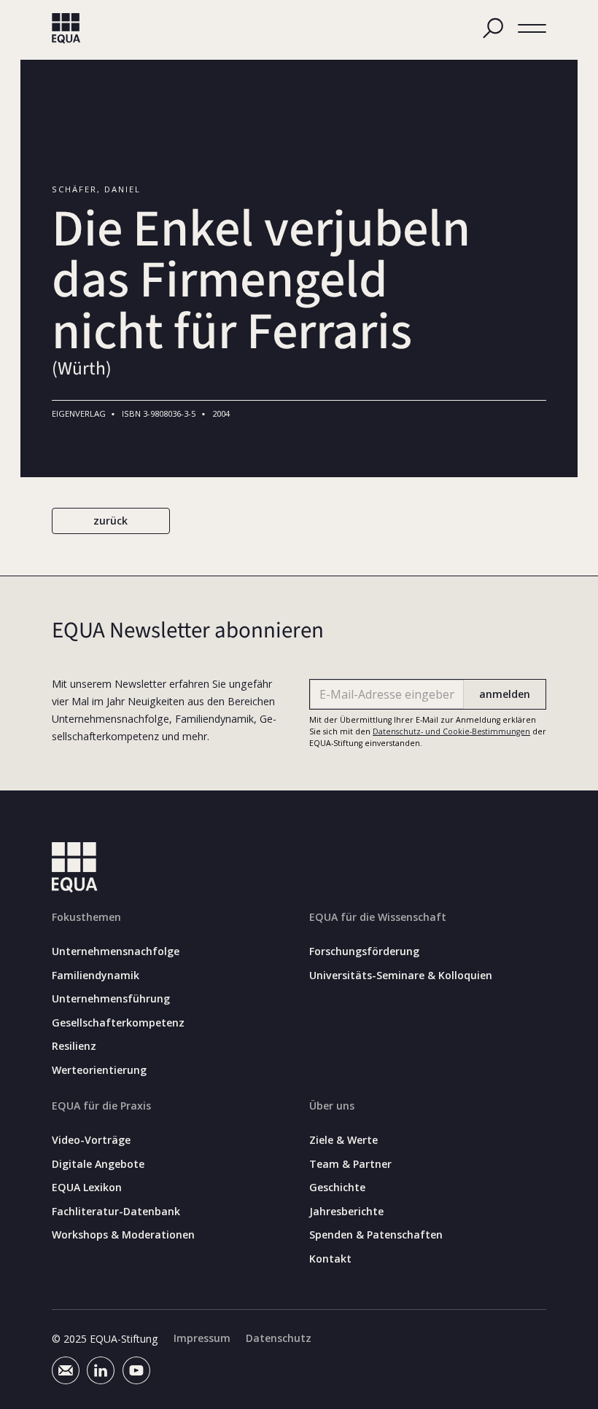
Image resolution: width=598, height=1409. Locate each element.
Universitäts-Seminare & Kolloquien (400, 975)
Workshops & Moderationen (123, 1234)
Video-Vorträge (91, 1140)
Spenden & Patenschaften (376, 1234)
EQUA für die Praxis (101, 1105)
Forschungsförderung (364, 951)
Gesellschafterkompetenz (118, 1022)
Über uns (331, 1105)
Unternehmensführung (111, 998)
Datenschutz (278, 1338)
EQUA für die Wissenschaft (377, 917)
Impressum (202, 1338)
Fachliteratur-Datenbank (116, 1211)
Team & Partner (350, 1164)
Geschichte (337, 1187)
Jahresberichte (346, 1211)
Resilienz (74, 1046)
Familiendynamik (95, 975)
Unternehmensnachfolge (115, 951)
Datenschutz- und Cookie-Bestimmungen (451, 731)
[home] (66, 28)
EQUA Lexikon (87, 1187)
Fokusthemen (86, 917)
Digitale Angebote (98, 1164)
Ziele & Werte (343, 1140)
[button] (532, 28)
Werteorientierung (99, 1070)
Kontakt (330, 1258)
